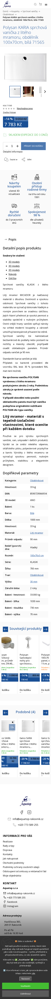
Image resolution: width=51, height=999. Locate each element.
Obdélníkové (36, 480)
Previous (6, 629)
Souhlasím (25, 986)
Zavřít (42, 167)
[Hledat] (35, 4)
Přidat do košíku (33, 146)
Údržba (12, 278)
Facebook (22, 812)
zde (33, 973)
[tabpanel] (28, 664)
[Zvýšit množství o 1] (17, 146)
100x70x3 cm (37, 555)
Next (46, 629)
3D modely (14, 261)
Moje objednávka (12, 875)
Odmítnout (25, 993)
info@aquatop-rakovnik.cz (28, 819)
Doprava (7, 850)
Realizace (8, 841)
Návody (12, 274)
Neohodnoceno (25, 108)
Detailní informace (13, 151)
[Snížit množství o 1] (6, 146)
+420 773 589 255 (28, 824)
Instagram (29, 812)
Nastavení (25, 979)
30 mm (33, 581)
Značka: (9, 112)
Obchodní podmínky (13, 862)
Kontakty (7, 854)
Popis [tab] (12, 239)
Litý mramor (36, 532)
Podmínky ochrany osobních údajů (21, 867)
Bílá (32, 513)
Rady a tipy (8, 845)
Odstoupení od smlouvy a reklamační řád (24, 871)
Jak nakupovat (10, 858)
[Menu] (46, 4)
